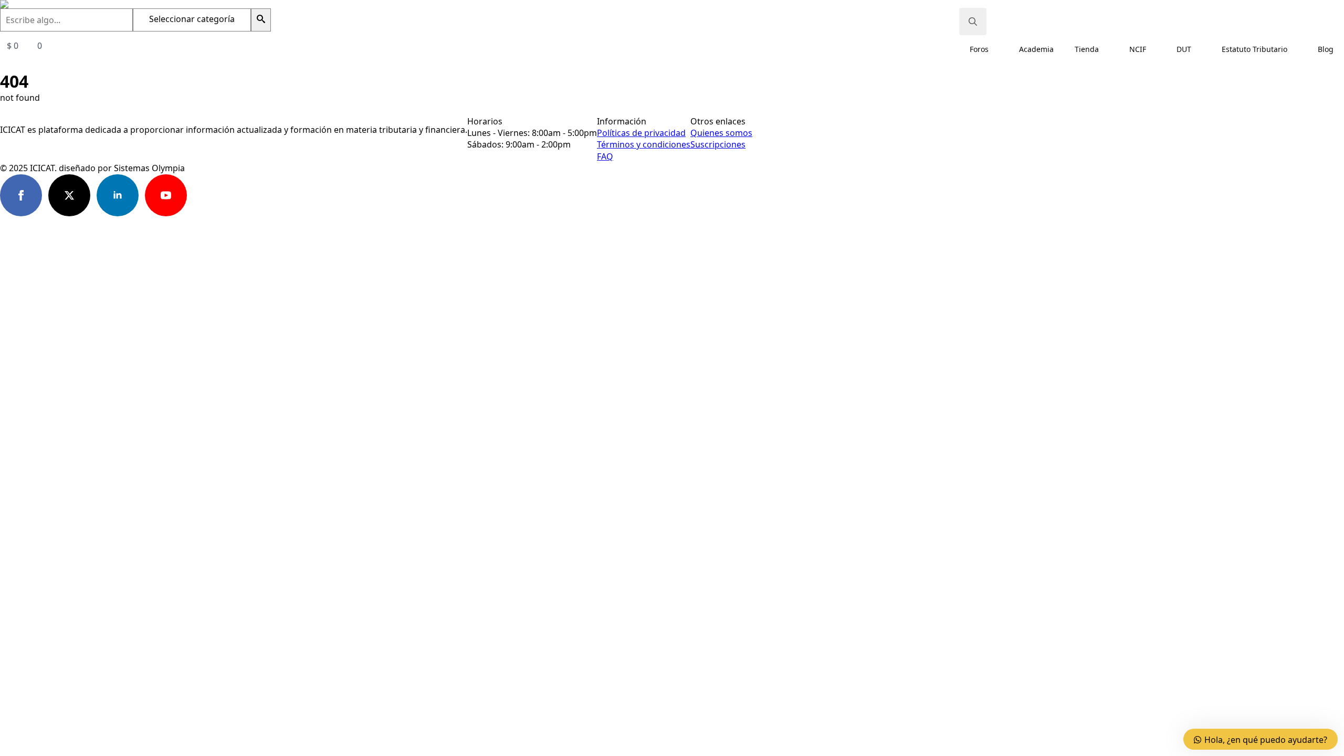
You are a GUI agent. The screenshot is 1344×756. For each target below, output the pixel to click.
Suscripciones (718, 144)
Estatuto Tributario (1254, 49)
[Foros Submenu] (999, 49)
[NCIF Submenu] (1156, 49)
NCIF (1137, 49)
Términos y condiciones (643, 144)
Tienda (1087, 49)
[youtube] (166, 195)
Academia (1036, 49)
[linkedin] (118, 195)
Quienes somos (721, 133)
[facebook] (21, 195)
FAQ (605, 156)
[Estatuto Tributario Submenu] (1297, 49)
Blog (1326, 49)
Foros (979, 49)
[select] (192, 20)
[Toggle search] (972, 21)
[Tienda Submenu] (1109, 49)
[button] (261, 20)
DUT (1184, 49)
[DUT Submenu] (1201, 49)
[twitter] (69, 195)
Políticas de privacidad (641, 133)
